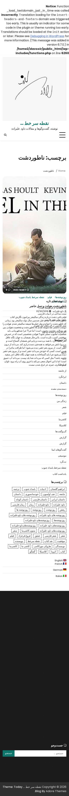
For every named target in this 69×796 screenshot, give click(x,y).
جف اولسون (49, 494)
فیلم (50, 297)
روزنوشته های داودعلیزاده (22, 515)
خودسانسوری (32, 494)
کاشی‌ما (62, 419)
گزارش (62, 437)
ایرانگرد (62, 376)
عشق (37, 535)
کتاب (62, 551)
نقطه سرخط (34, 541)
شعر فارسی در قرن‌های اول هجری (50, 325)
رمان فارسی (18, 504)
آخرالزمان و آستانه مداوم (54, 331)
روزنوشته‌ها (60, 297)
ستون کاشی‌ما (28, 530)
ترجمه (16, 489)
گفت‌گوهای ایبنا (59, 449)
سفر (15, 530)
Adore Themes (56, 791)
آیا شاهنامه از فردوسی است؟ (52, 307)
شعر (64, 407)
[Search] (5, 135)
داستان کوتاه (22, 499)
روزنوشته (36, 509)
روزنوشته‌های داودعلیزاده (37, 520)
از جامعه (62, 370)
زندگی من (61, 401)
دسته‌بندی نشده (58, 388)
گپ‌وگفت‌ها (60, 431)
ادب (64, 358)
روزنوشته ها (22, 509)
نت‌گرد (63, 461)
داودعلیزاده (43, 504)
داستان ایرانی (58, 499)
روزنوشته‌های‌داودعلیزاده (24, 525)
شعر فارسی (50, 535)
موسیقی (62, 455)
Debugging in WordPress (47, 36)
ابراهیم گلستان (57, 489)
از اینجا (63, 364)
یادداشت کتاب (59, 473)
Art (64, 346)
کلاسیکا (62, 425)
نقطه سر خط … (34, 123)
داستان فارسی (40, 499)
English (59, 560)
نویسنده (19, 541)
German (58, 569)
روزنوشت (50, 509)
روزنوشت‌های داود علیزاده (52, 530)
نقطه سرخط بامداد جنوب (31, 297)
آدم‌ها (63, 352)
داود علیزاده (59, 504)
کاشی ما (25, 546)
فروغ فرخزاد (24, 535)
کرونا (53, 551)
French (59, 563)
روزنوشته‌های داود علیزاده (52, 525)
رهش (62, 509)
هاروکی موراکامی (42, 546)
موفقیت (61, 541)
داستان (62, 382)
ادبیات (43, 489)
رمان (31, 504)
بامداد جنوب (30, 489)
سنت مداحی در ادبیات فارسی (52, 313)
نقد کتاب (48, 541)
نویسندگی (60, 546)
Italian (59, 576)
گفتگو (32, 551)
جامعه (62, 494)
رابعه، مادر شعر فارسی (55, 319)
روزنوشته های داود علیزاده (52, 515)
